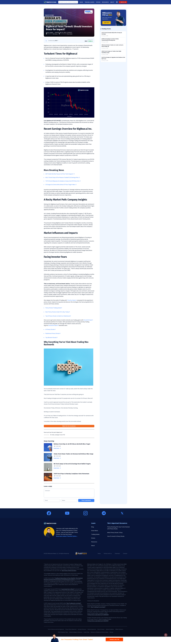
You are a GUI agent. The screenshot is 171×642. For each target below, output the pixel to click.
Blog (92, 527)
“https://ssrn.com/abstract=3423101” (98, 621)
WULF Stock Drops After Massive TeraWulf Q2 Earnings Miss (62, 177)
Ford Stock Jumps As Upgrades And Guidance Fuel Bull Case (113, 58)
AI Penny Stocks (49, 329)
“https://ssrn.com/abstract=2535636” (98, 614)
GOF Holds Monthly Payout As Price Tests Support (59, 174)
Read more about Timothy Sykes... (66, 536)
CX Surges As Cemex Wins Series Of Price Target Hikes (60, 184)
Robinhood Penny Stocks (52, 333)
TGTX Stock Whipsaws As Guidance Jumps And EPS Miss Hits (62, 181)
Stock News (94, 530)
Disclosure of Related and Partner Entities (99, 632)
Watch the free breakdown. (69, 426)
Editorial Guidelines (110, 629)
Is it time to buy (53, 40)
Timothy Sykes (71, 300)
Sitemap (111, 632)
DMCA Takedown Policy (63, 632)
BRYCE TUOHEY (49, 32)
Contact (125, 553)
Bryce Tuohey (69, 33)
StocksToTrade (88, 320)
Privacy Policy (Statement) (70, 629)
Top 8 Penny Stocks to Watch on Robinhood (57, 316)
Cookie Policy (86, 632)
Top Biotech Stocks (50, 337)
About (93, 545)
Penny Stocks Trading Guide (53, 308)
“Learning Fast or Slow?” (68, 589)
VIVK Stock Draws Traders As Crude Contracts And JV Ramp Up (112, 45)
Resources (94, 542)
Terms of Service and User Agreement (56, 629)
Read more (56, 448)
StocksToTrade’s (52, 325)
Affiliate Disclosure (119, 629)
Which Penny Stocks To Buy (115, 532)
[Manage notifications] (165, 635)
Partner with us (108, 553)
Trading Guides (95, 534)
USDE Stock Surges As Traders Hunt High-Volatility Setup (112, 52)
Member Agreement (92, 629)
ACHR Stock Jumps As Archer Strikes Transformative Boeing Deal (110, 39)
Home (99, 553)
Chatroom (117, 553)
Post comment (86, 500)
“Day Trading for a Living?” (73, 603)
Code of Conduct (100, 629)
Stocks (93, 538)
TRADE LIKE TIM (114, 639)
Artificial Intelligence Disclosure (75, 632)
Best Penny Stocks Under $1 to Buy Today (57, 312)
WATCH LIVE (123, 2)
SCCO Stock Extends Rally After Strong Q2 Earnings (112, 33)
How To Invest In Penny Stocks (115, 536)
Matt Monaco (55, 33)
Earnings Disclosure (82, 629)
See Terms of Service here (69, 570)
